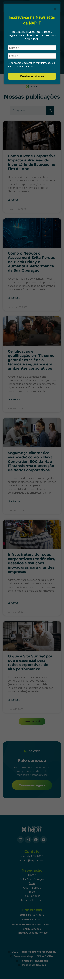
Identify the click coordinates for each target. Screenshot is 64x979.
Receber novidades (32, 76)
